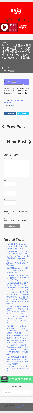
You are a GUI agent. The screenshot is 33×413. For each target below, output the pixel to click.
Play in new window (16, 100)
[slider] (12, 70)
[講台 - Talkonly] (16, 16)
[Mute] (9, 70)
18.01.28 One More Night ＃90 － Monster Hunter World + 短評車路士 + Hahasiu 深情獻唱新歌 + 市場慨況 (17, 329)
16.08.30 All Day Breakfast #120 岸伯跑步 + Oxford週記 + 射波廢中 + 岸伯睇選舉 (17, 246)
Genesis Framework (10, 408)
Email (5, 190)
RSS (12, 105)
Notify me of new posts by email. (15, 220)
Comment (8, 159)
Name (6, 180)
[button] (16, 37)
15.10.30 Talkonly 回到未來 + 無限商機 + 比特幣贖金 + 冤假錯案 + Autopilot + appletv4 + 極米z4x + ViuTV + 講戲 (17, 310)
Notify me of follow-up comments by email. (15, 212)
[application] (16, 67)
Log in (27, 408)
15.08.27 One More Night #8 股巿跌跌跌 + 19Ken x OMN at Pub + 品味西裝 (17, 277)
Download (7, 103)
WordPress (20, 408)
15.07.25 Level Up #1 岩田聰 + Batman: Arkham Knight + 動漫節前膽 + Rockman (17, 270)
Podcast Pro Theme (21, 406)
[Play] (3, 68)
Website (6, 199)
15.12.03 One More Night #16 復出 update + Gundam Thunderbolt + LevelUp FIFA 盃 (17, 319)
